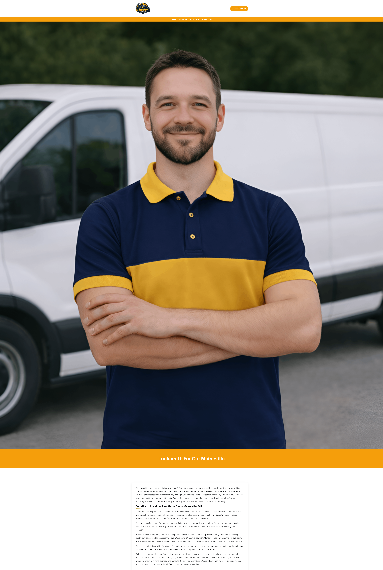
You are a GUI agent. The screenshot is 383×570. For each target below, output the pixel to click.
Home (174, 19)
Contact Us (207, 19)
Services (193, 19)
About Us (183, 19)
